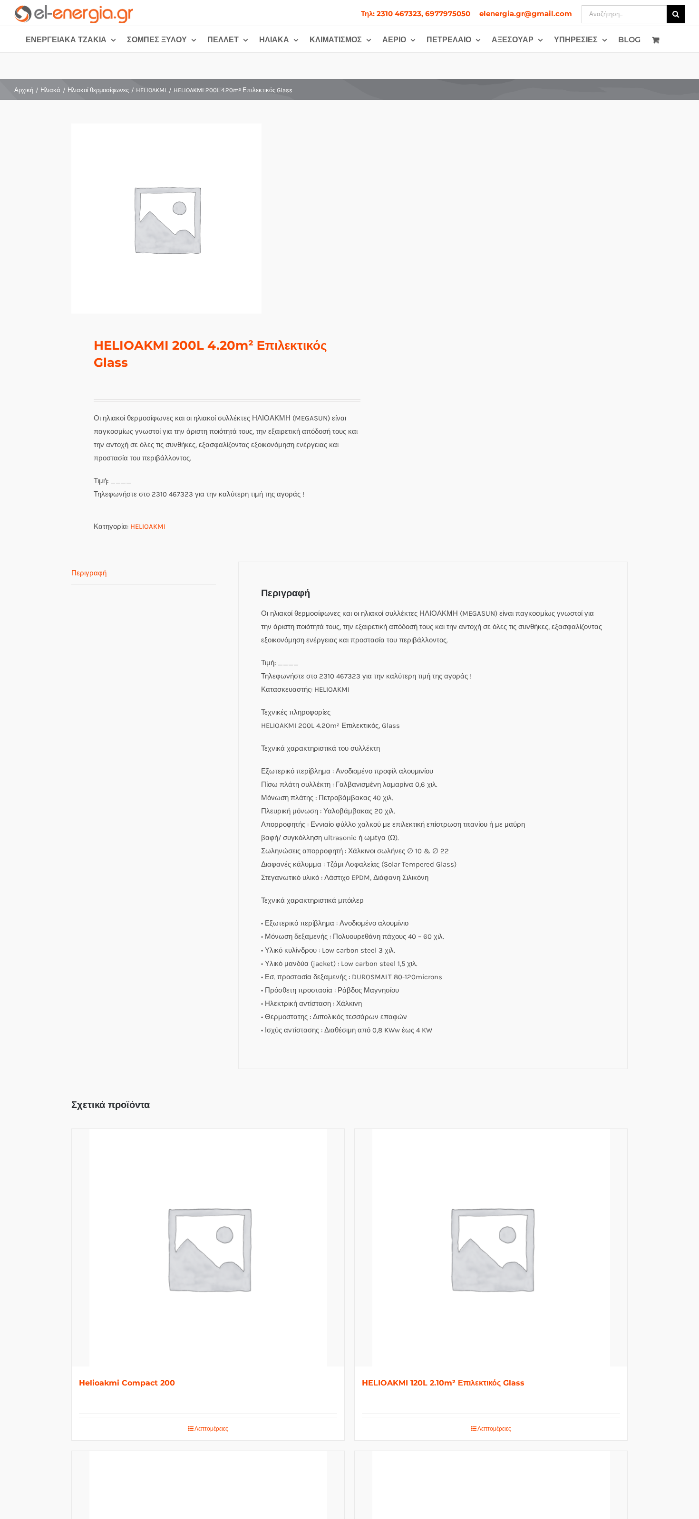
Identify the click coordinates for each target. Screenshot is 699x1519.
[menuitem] (416, 13)
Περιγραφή (89, 573)
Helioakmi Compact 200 (127, 1382)
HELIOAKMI (147, 526)
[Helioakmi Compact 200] (208, 1247)
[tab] (143, 573)
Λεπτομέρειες (211, 1428)
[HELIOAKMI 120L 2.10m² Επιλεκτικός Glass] (491, 1247)
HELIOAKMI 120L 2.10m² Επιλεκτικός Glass (443, 1382)
